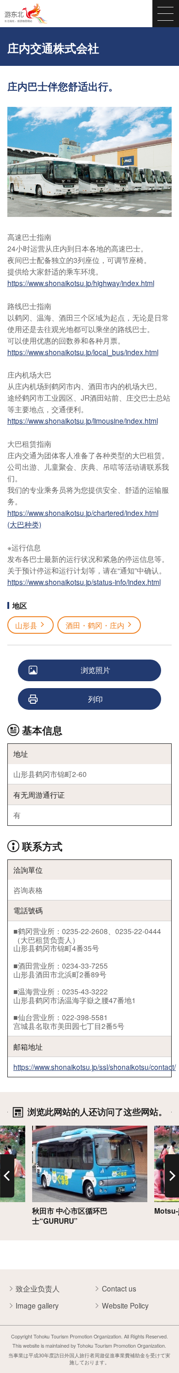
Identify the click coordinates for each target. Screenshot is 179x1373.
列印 (95, 699)
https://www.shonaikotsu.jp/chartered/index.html (82, 513)
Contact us (119, 1288)
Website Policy (125, 1305)
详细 (39, 1130)
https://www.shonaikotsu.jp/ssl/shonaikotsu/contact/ (94, 1067)
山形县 (26, 625)
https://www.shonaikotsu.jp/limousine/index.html (82, 420)
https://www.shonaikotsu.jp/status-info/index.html (84, 582)
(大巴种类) (24, 524)
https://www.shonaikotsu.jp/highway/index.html (80, 283)
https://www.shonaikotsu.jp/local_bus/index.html (82, 352)
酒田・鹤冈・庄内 (95, 625)
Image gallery (37, 1305)
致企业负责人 (38, 1288)
